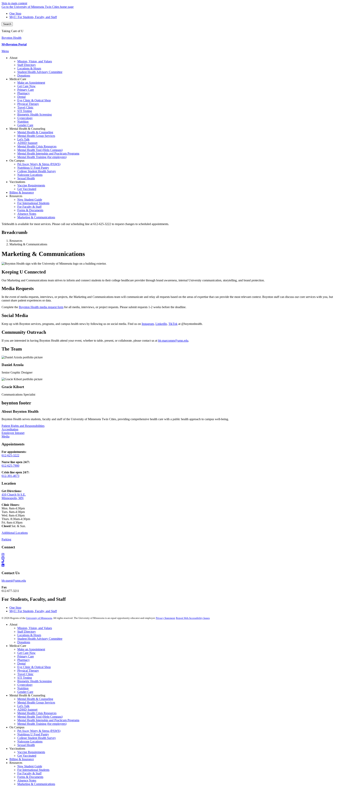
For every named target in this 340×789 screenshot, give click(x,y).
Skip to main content (14, 3)
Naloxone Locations (29, 741)
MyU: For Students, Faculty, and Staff (33, 17)
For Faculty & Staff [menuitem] (29, 206)
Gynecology (25, 684)
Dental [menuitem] (21, 96)
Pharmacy (23, 660)
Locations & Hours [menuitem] (29, 68)
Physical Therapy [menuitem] (28, 104)
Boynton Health (11, 37)
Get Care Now (26, 653)
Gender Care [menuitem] (25, 125)
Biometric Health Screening (34, 681)
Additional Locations (15, 532)
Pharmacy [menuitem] (23, 93)
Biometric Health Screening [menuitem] (34, 114)
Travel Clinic (25, 674)
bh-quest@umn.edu (14, 580)
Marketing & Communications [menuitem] (36, 217)
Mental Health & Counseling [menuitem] (35, 132)
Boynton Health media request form (41, 307)
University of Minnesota (39, 618)
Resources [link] (15, 196)
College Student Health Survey (36, 738)
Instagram (148, 323)
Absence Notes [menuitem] (26, 213)
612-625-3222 (10, 455)
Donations (23, 642)
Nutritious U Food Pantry (33, 734)
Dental (21, 663)
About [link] (13, 57)
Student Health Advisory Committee (39, 638)
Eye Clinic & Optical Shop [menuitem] (34, 100)
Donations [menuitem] (23, 75)
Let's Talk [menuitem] (23, 139)
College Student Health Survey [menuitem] (36, 171)
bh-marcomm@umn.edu (173, 340)
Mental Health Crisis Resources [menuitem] (36, 146)
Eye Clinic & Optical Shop (34, 667)
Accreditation (10, 429)
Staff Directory (26, 631)
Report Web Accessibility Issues (193, 618)
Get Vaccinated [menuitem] (26, 189)
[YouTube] (170, 558)
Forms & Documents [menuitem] (30, 210)
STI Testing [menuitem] (24, 111)
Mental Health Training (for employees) (42, 723)
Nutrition (23, 688)
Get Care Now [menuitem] (26, 86)
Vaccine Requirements (31, 752)
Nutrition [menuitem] (23, 121)
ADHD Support (27, 709)
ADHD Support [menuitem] (27, 143)
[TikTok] (170, 562)
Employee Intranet (13, 433)
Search (7, 24)
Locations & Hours (29, 635)
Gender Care (25, 692)
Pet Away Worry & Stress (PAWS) (38, 730)
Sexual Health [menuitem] (26, 178)
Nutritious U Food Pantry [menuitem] (33, 167)
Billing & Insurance (21, 759)
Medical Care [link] (17, 79)
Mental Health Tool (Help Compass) (40, 716)
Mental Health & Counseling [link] (27, 128)
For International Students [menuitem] (33, 203)
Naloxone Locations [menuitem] (29, 174)
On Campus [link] (16, 160)
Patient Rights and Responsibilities (23, 425)
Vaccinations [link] (17, 182)
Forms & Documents (30, 777)
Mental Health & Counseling (35, 699)
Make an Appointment (31, 649)
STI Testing (24, 677)
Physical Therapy (28, 670)
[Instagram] (170, 554)
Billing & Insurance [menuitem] (21, 192)
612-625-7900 (10, 465)
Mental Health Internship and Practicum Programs (48, 720)
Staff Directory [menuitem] (26, 65)
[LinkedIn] (170, 565)
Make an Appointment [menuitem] (31, 82)
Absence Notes (26, 780)
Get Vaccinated (26, 755)
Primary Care (25, 656)
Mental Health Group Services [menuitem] (36, 135)
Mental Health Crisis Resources (36, 713)
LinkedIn (161, 323)
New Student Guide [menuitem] (29, 199)
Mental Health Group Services (36, 702)
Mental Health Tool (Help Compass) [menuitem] (40, 150)
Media (5, 436)
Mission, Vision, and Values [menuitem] (34, 61)
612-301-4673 (10, 475)
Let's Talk (23, 706)
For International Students (33, 769)
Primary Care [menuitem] (25, 89)
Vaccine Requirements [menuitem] (31, 185)
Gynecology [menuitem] (25, 118)
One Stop (15, 13)
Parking (6, 539)
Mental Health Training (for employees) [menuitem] (42, 157)
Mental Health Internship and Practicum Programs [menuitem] (48, 153)
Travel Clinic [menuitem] (25, 107)
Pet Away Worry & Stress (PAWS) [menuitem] (38, 164)
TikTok (172, 323)
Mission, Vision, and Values (34, 628)
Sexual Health (26, 745)
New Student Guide (29, 766)
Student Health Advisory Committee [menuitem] (39, 72)
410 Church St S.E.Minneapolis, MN (14, 496)
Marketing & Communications (36, 784)
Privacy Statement (165, 618)
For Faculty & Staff (29, 773)
